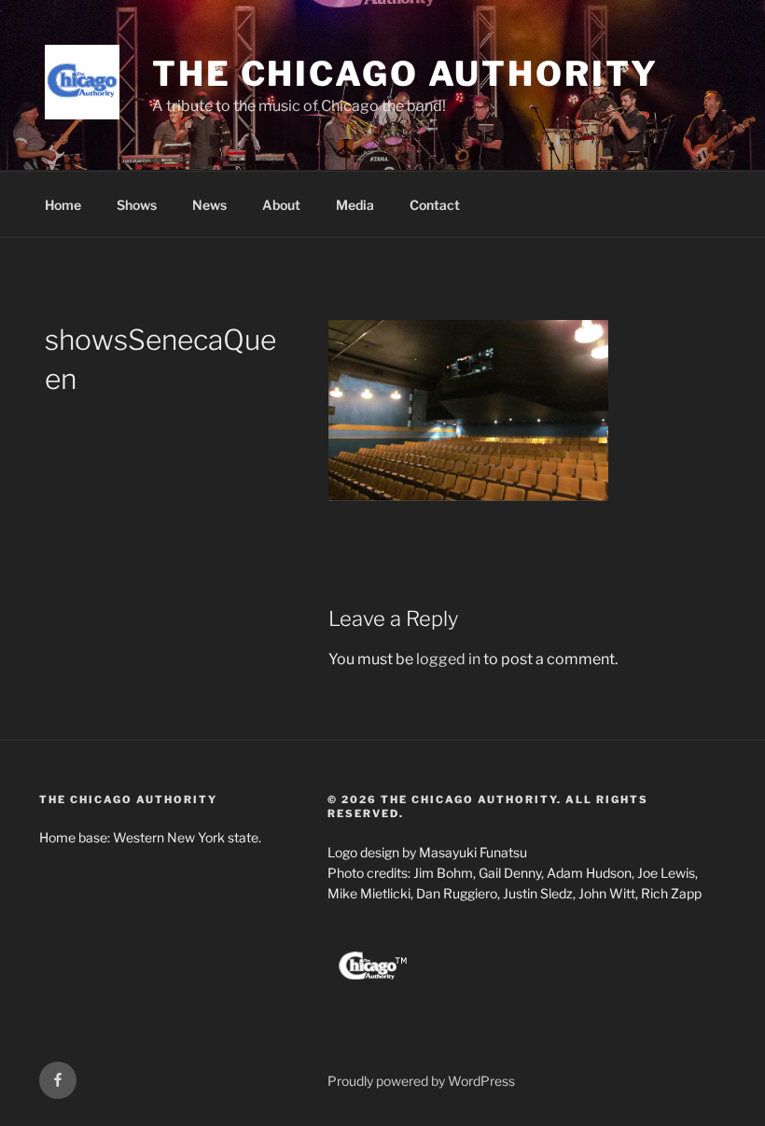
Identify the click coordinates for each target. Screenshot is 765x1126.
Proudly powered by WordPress (421, 1081)
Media (355, 205)
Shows (137, 205)
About (281, 205)
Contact (435, 205)
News (209, 205)
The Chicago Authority (405, 73)
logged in (448, 659)
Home (63, 205)
